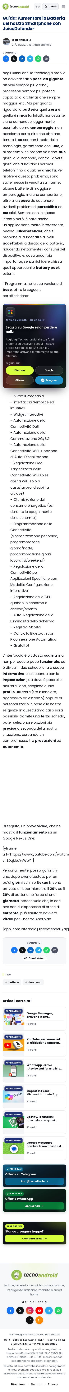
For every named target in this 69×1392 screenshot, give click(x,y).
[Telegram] (30, 58)
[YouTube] (39, 1310)
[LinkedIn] (22, 58)
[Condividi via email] (46, 58)
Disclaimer (18, 1384)
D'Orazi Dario (21, 40)
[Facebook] (6, 58)
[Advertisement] (34, 768)
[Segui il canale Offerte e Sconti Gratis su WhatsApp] (58, 1310)
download (34, 982)
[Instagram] (30, 1310)
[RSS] (39, 1320)
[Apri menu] (63, 6)
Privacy (53, 1384)
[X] (14, 58)
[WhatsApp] (38, 58)
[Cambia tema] (37, 6)
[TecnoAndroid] (17, 6)
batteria (13, 982)
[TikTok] (30, 1320)
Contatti (37, 1384)
